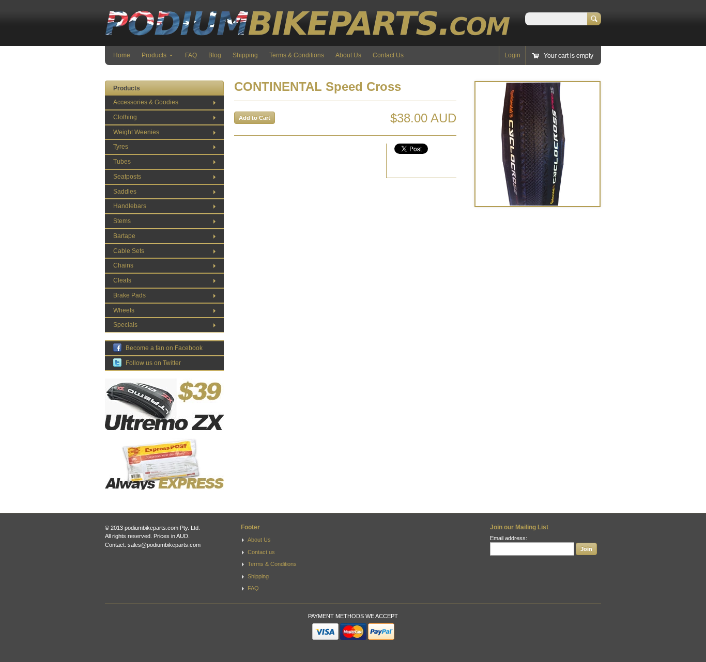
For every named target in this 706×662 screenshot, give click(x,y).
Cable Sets (128, 251)
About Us (348, 55)
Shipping (245, 55)
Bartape (124, 236)
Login (512, 55)
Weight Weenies (136, 132)
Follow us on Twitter (153, 363)
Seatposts (127, 176)
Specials (125, 324)
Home (121, 55)
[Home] (307, 31)
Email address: (508, 538)
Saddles (124, 191)
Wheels (123, 310)
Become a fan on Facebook (164, 348)
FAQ (191, 55)
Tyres (120, 146)
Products (154, 55)
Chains (123, 265)
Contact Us (388, 55)
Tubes (122, 161)
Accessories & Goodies (145, 102)
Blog (214, 55)
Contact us (261, 552)
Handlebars (129, 206)
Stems (122, 221)
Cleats (122, 280)
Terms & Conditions (296, 55)
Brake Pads (129, 295)
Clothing (125, 117)
